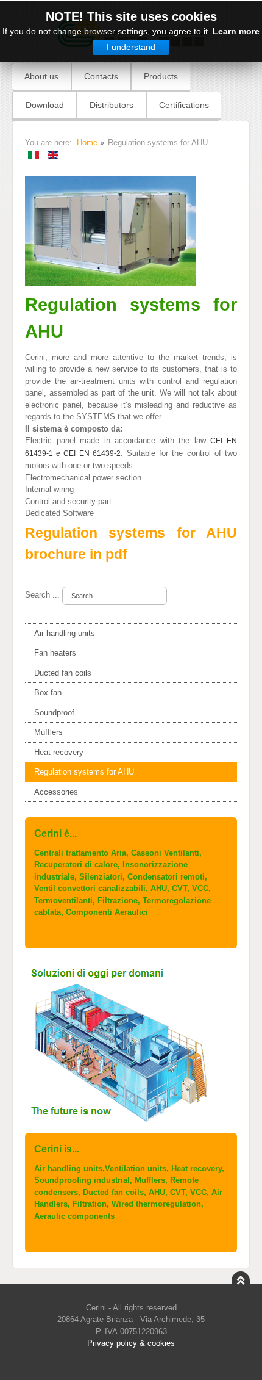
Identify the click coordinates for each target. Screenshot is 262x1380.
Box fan (48, 692)
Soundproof (54, 712)
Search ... (42, 594)
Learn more (236, 31)
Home (87, 142)
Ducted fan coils (62, 672)
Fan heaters (55, 652)
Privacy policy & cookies (131, 1343)
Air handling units (64, 633)
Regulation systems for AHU (84, 771)
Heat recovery (58, 752)
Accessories (56, 792)
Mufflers (48, 732)
